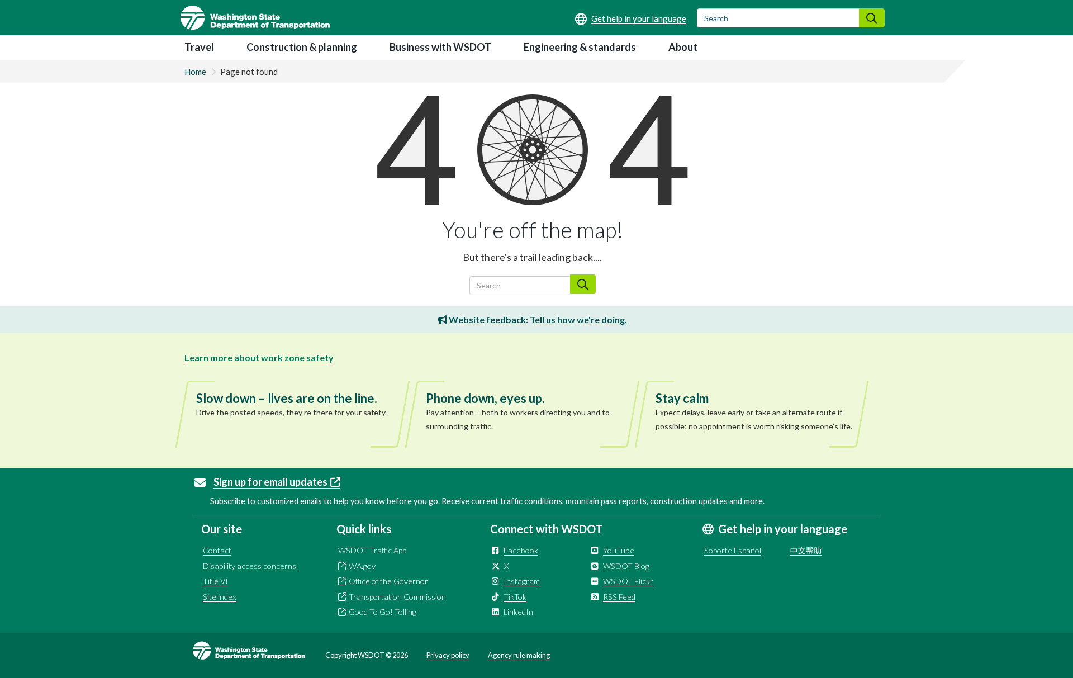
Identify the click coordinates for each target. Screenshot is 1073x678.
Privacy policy (447, 655)
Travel (199, 47)
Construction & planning (301, 47)
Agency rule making (519, 655)
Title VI (215, 581)
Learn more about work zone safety (259, 357)
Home (195, 72)
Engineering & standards (580, 47)
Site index (219, 596)
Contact (217, 550)
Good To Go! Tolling (382, 612)
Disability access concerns (249, 566)
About (682, 47)
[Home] (255, 18)
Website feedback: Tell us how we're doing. (537, 319)
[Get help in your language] (630, 18)
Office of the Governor (388, 581)
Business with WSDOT (440, 47)
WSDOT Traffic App (372, 550)
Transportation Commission (397, 596)
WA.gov (362, 566)
